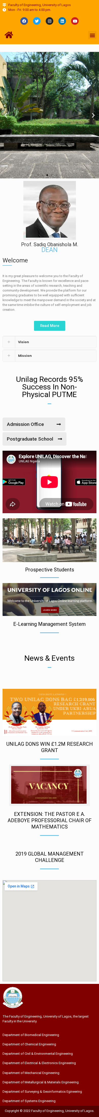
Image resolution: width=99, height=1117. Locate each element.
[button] (92, 35)
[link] (49, 342)
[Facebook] (24, 21)
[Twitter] (37, 21)
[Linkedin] (62, 21)
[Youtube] (75, 21)
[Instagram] (49, 21)
